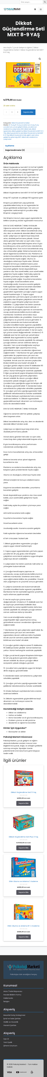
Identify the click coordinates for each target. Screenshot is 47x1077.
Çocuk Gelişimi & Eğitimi (22, 48)
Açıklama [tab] (9, 146)
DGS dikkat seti (26, 129)
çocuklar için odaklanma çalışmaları (20, 128)
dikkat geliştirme (17, 131)
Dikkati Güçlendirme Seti (17, 135)
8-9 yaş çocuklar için (22, 125)
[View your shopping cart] (35, 9)
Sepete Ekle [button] (24, 803)
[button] (40, 59)
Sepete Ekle (28, 112)
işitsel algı (14, 137)
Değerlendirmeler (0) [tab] (15, 150)
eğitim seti (30, 135)
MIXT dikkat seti (23, 137)
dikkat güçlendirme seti (15, 133)
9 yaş (32, 125)
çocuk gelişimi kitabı (20, 127)
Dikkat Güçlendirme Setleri (21, 123)
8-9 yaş (12, 125)
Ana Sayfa (7, 48)
